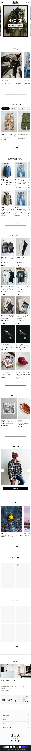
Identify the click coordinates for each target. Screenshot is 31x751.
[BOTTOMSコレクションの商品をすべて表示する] (15, 147)
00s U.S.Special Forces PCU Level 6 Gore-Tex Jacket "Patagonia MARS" (7, 211)
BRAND (4, 719)
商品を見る (15, 488)
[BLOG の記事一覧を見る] (15, 546)
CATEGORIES (5, 715)
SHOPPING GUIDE (7, 728)
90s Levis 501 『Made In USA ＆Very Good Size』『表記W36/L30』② (21, 211)
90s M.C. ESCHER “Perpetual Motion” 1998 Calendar (9, 422)
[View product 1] (13, 453)
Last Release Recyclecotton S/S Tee (22, 288)
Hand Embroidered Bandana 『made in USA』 (6, 374)
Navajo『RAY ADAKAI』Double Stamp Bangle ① (8, 346)
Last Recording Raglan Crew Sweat (7, 317)
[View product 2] (12, 468)
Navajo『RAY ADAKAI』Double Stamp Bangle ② (23, 346)
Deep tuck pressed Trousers (21, 259)
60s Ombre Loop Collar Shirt (7, 259)
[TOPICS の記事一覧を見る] (15, 93)
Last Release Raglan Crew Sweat (21, 317)
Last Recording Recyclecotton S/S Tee (7, 288)
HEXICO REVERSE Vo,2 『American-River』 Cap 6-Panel (23, 374)
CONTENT (4, 723)
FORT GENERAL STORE (13, 749)
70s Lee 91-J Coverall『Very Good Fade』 (7, 181)
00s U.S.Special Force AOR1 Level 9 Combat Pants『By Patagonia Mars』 (8, 136)
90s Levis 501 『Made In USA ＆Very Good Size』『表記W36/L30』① (21, 183)
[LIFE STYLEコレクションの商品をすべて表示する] (15, 434)
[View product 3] (11, 479)
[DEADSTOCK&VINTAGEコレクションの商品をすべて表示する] (15, 223)
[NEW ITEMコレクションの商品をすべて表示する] (15, 384)
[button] (2, 2)
